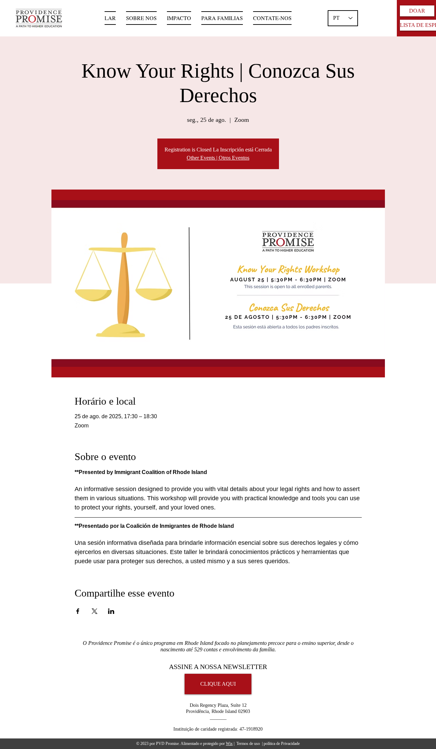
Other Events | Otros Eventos (218, 158)
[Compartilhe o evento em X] (94, 611)
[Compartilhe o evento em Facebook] (78, 611)
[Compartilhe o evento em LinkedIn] (111, 611)
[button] (222, 18)
